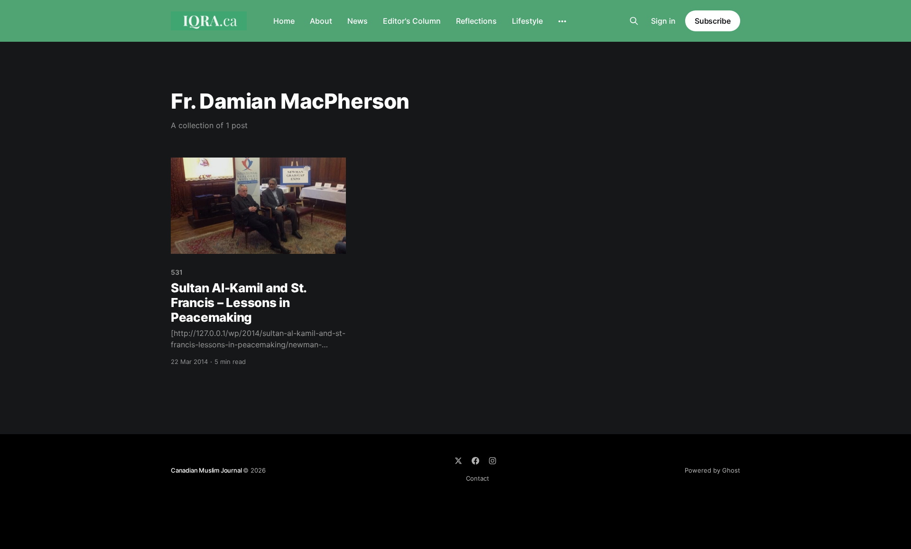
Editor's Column (412, 21)
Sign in (663, 21)
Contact (477, 478)
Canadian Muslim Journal (207, 470)
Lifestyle (527, 21)
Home (284, 21)
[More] (562, 21)
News (357, 21)
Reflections (476, 21)
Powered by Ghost (712, 470)
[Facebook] (475, 461)
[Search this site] (633, 20)
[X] (458, 461)
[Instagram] (492, 461)
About (321, 21)
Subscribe (713, 21)
